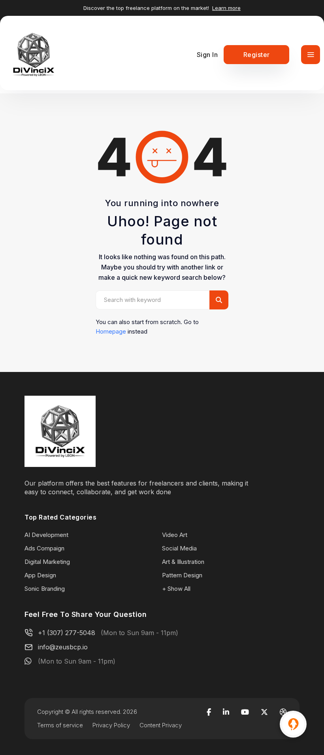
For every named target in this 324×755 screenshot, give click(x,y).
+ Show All (176, 588)
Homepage (111, 331)
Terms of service (60, 725)
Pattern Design (182, 575)
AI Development (46, 535)
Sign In (207, 55)
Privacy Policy (111, 725)
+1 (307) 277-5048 (66, 633)
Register (256, 55)
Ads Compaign (44, 548)
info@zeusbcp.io (63, 647)
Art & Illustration (183, 561)
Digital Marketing (47, 561)
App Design (40, 575)
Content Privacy (160, 725)
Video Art (174, 535)
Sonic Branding (44, 588)
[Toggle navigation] (310, 54)
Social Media (179, 548)
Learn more (226, 8)
